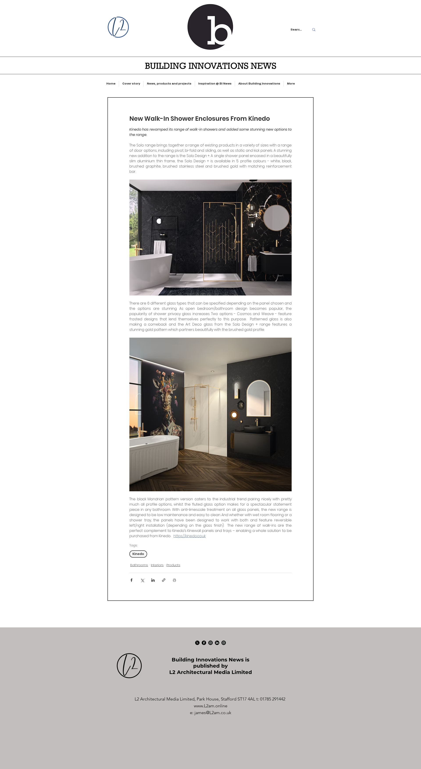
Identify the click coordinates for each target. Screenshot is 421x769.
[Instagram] (210, 643)
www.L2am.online (210, 705)
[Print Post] (174, 580)
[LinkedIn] (217, 643)
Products (173, 565)
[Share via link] (164, 580)
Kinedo (138, 554)
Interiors (157, 565)
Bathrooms (139, 565)
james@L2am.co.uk (212, 712)
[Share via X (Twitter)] (142, 580)
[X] (197, 643)
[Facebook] (204, 643)
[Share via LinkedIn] (153, 580)
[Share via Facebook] (131, 580)
